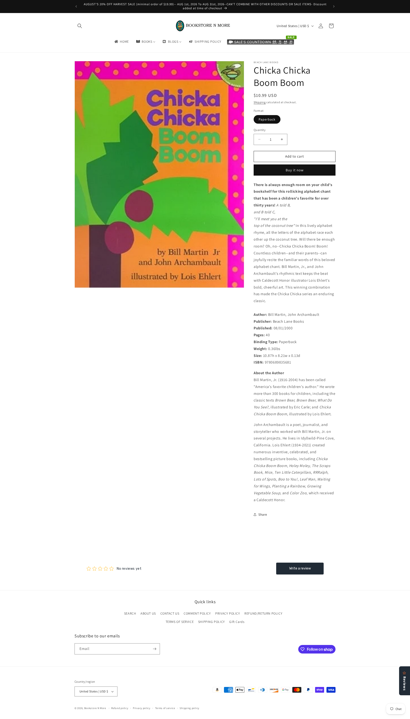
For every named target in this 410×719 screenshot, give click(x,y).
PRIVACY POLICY (227, 613)
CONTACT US (169, 613)
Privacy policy (141, 708)
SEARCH (130, 613)
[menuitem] (121, 42)
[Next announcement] (334, 6)
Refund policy (119, 708)
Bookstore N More (95, 708)
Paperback (267, 119)
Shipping (260, 102)
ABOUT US (148, 613)
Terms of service (165, 708)
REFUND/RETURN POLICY (263, 613)
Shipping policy (189, 708)
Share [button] (262, 514)
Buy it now (295, 170)
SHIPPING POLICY (211, 622)
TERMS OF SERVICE (180, 622)
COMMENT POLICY (197, 613)
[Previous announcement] (76, 6)
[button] (80, 26)
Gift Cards (236, 622)
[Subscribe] (154, 648)
